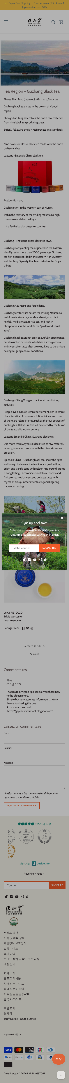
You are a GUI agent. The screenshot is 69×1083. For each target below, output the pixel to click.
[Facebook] (29, 559)
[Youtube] (34, 559)
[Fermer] (62, 518)
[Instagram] (40, 559)
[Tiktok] (45, 559)
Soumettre (49, 547)
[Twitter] (24, 559)
